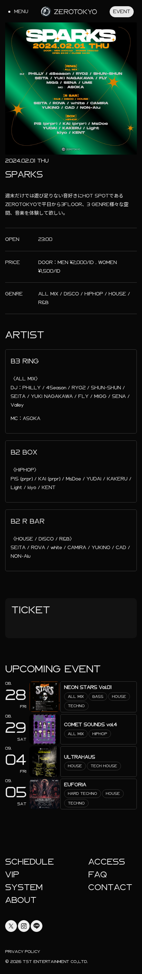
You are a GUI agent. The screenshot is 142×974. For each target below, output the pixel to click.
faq (97, 874)
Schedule (29, 861)
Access (106, 861)
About (21, 900)
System (24, 887)
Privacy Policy (22, 951)
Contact (110, 887)
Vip (12, 874)
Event (121, 11)
